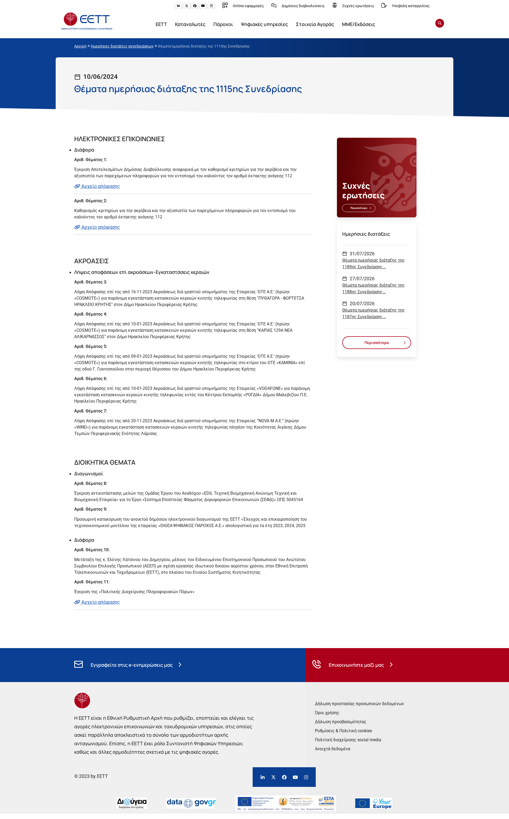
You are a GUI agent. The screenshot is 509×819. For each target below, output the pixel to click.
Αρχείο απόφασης (100, 186)
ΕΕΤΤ (161, 24)
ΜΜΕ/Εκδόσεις (358, 24)
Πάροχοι (223, 24)
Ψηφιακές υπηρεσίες (264, 24)
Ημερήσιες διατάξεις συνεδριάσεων (122, 46)
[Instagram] (211, 6)
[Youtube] (203, 6)
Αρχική (80, 46)
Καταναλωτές (190, 24)
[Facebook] (195, 6)
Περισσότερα (358, 207)
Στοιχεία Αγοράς (315, 24)
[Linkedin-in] (178, 6)
